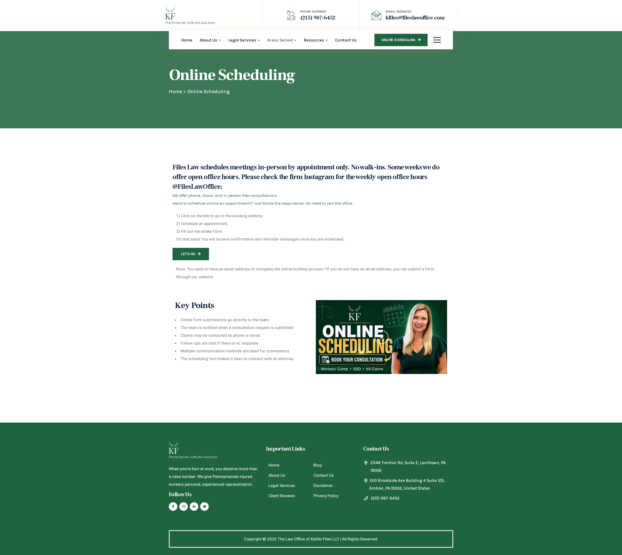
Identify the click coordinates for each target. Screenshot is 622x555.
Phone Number (313, 11)
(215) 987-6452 (318, 17)
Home (175, 91)
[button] (381, 337)
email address (398, 11)
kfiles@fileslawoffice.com (415, 17)
